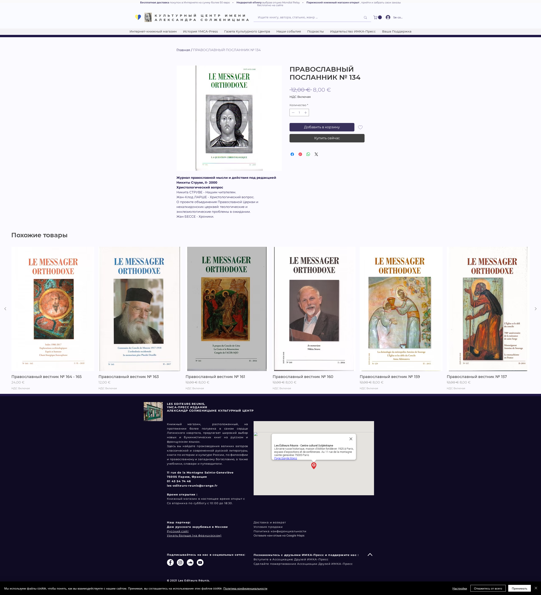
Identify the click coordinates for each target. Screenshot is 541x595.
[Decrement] (292, 112)
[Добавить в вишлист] (360, 127)
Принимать (519, 588)
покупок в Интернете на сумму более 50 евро (200, 2)
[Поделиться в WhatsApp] (308, 154)
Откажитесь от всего (488, 588)
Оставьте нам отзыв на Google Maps (279, 535)
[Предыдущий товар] (5, 308)
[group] (270, 318)
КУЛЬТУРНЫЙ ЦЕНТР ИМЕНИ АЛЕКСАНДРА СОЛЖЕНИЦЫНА (203, 18)
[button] (378, 17)
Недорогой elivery (249, 2)
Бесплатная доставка (154, 2)
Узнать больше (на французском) (194, 535)
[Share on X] (316, 154)
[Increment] (306, 112)
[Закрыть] (535, 588)
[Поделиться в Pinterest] (300, 154)
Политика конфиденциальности (245, 588)
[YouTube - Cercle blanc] (200, 562)
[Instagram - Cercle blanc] (180, 562)
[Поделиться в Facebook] (292, 154)
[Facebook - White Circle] (170, 562)
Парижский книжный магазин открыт (332, 2)
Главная (183, 50)
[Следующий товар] (535, 308)
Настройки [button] (459, 588)
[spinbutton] (299, 112)
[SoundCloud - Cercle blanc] (190, 562)
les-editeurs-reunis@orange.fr (192, 485)
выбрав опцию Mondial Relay (281, 2)
